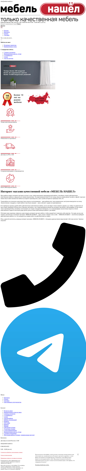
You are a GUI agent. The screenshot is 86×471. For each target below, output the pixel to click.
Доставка (6, 35)
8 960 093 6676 (7, 38)
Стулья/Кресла (8, 55)
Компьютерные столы (10, 46)
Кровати (6, 421)
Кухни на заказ (8, 411)
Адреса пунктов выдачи (6, 455)
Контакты (7, 32)
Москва (3, 25)
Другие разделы (8, 58)
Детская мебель (8, 418)
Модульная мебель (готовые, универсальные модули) (19, 435)
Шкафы (6, 426)
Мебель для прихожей (10, 420)
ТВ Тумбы (7, 423)
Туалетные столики (9, 429)
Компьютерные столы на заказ (13, 412)
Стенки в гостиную (9, 52)
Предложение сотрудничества (12, 402)
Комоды (6, 424)
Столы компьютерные (10, 430)
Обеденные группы (9, 427)
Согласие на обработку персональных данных (12, 452)
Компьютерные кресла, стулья (12, 54)
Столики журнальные (10, 433)
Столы (6, 57)
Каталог (6, 30)
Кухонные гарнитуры (10, 45)
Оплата (6, 33)
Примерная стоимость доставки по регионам (11, 458)
